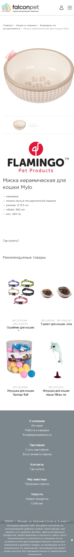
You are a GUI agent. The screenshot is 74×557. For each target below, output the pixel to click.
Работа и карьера (37, 430)
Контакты (37, 465)
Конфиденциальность (37, 435)
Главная (8, 25)
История (37, 426)
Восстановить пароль (37, 454)
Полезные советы (37, 484)
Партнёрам (37, 445)
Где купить (37, 469)
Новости (37, 494)
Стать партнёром (37, 450)
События (37, 503)
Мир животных (37, 479)
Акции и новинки (26, 25)
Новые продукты (37, 499)
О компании (37, 421)
